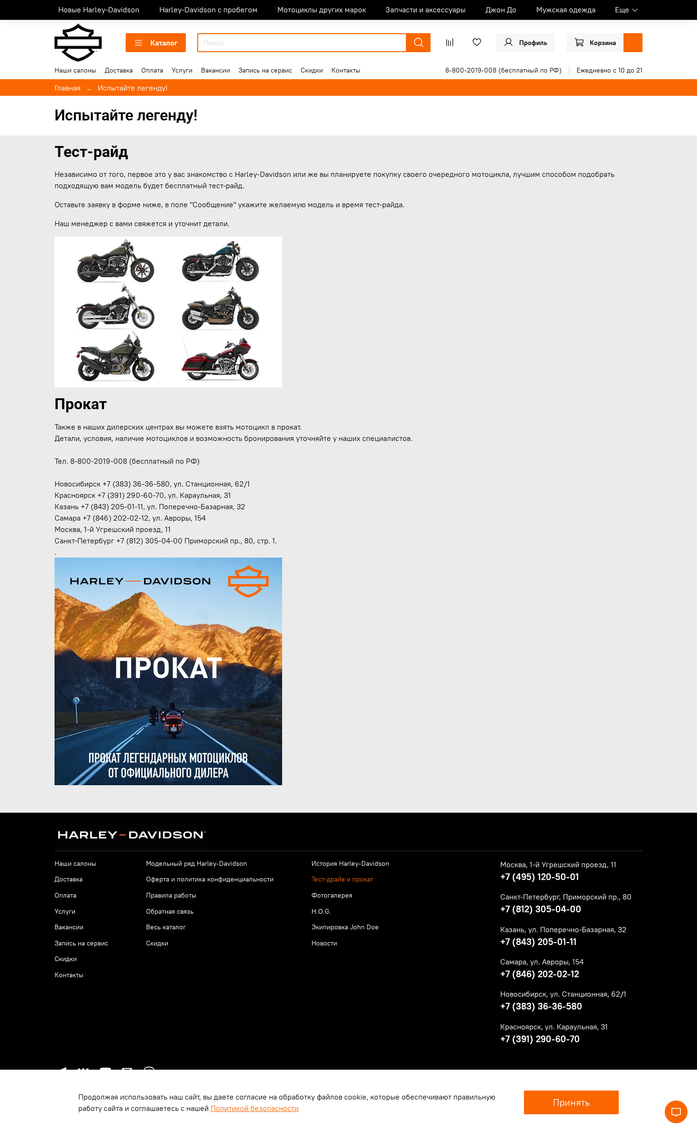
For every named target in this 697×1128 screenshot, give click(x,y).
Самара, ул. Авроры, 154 (542, 961)
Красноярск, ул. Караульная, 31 (554, 1026)
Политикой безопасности (255, 1108)
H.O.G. (321, 911)
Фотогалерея (332, 895)
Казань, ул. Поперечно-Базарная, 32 (563, 929)
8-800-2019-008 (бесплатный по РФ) (503, 70)
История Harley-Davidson (350, 863)
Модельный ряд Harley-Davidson (196, 863)
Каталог (164, 42)
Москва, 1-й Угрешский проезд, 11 (558, 864)
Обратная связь (169, 911)
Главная (68, 87)
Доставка (119, 70)
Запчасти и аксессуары (425, 9)
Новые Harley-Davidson (98, 9)
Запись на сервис (265, 70)
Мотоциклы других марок (321, 9)
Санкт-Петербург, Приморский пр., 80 (566, 896)
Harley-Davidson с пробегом (208, 9)
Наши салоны (75, 70)
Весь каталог (166, 927)
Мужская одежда (566, 9)
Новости (324, 943)
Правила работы (171, 895)
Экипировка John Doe (345, 927)
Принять (571, 1102)
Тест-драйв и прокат (342, 879)
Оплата (152, 70)
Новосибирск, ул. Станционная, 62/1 (563, 994)
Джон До (501, 9)
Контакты (345, 70)
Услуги (182, 70)
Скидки (312, 70)
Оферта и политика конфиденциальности (210, 879)
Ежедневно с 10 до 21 (609, 70)
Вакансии (215, 70)
